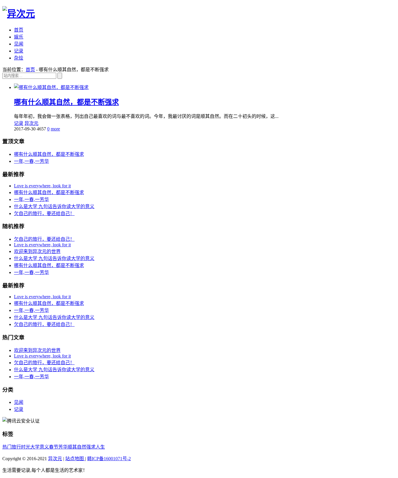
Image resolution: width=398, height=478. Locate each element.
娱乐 (18, 36)
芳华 (63, 446)
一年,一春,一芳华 (31, 161)
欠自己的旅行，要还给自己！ (44, 213)
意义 (44, 446)
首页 (18, 29)
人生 (100, 446)
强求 (91, 446)
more (55, 128)
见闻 (18, 43)
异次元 (31, 123)
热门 (7, 446)
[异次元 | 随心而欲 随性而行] (18, 13)
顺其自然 (77, 446)
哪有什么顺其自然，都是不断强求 (66, 102)
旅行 (16, 446)
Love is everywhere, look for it (42, 185)
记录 (18, 50)
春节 (53, 446)
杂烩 (18, 57)
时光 (25, 446)
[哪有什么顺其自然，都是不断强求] (51, 87)
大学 (35, 446)
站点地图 (75, 458)
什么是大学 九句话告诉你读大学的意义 (54, 206)
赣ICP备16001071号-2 (109, 458)
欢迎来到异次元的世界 (37, 251)
